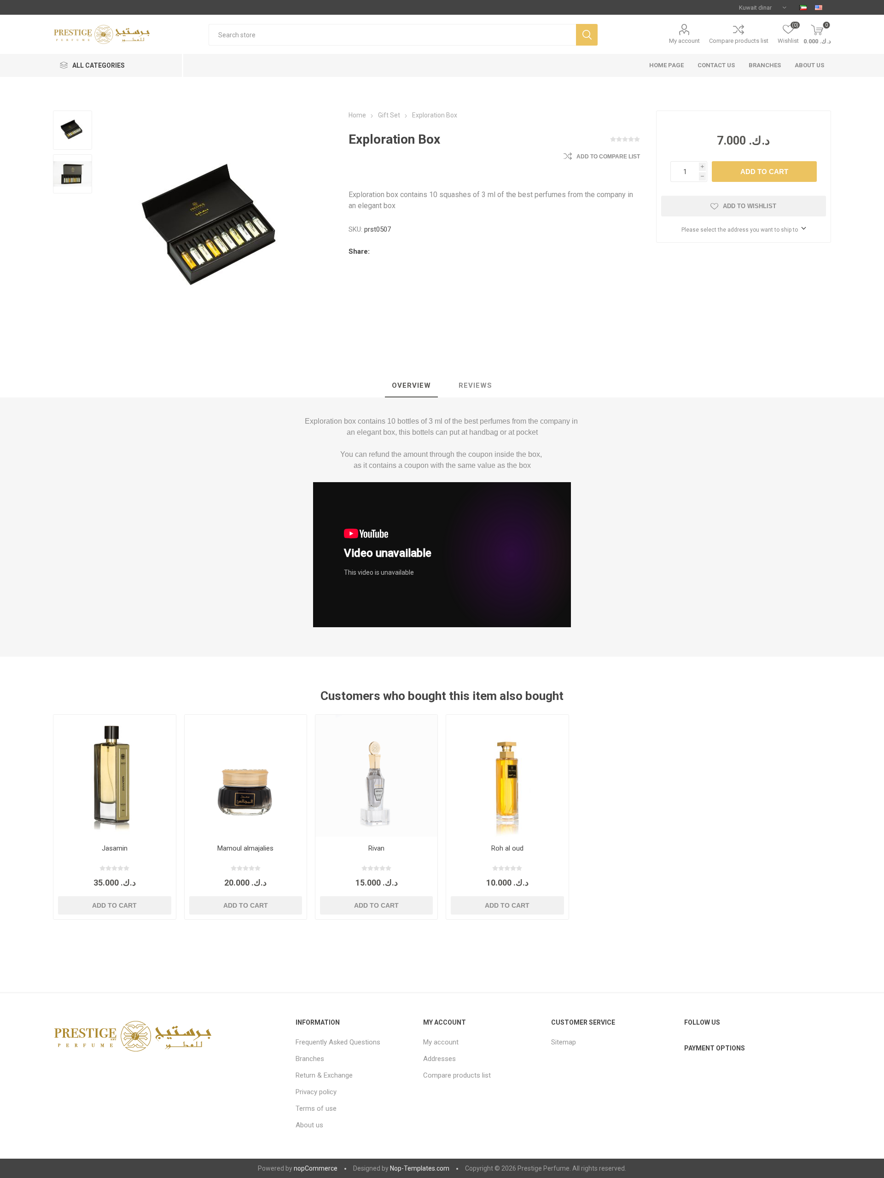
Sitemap (563, 1042)
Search (587, 35)
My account (684, 40)
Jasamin (115, 848)
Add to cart (764, 171)
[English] (818, 7)
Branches (310, 1059)
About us (309, 1125)
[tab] (411, 385)
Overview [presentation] (411, 385)
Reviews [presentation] (475, 385)
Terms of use (316, 1108)
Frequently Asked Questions (338, 1042)
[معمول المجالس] (246, 776)
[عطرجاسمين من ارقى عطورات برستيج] (114, 776)
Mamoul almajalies (245, 848)
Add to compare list (608, 156)
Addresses (439, 1059)
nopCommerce (315, 1168)
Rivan (376, 848)
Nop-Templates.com (419, 1168)
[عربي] (803, 7)
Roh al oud (507, 848)
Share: (359, 251)
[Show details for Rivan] (376, 776)
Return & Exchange (324, 1075)
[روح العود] (507, 776)
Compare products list (738, 40)
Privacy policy (316, 1092)
